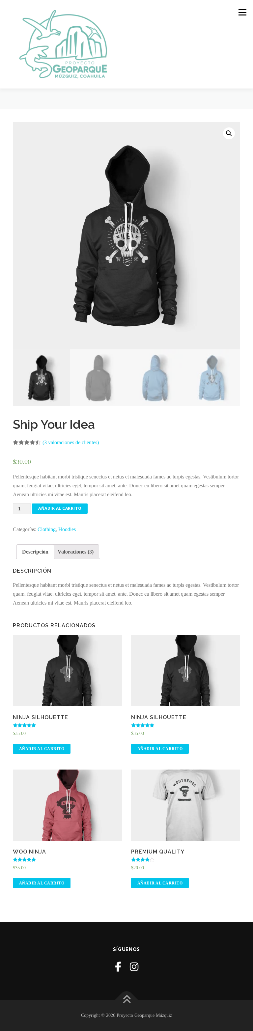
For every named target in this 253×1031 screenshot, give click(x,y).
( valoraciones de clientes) (70, 442)
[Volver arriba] (126, 1000)
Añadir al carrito (60, 508)
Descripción (35, 552)
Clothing (47, 529)
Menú (242, 12)
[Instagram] (134, 967)
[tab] (35, 551)
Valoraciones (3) (76, 552)
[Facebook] (118, 967)
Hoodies (67, 529)
